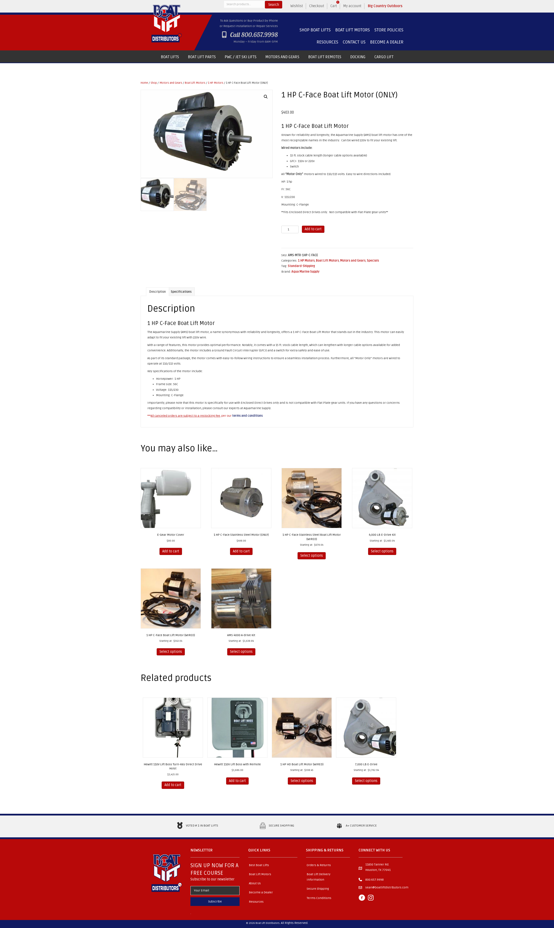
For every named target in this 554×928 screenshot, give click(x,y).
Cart (334, 4)
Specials (373, 260)
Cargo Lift (383, 57)
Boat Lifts (170, 57)
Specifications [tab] (181, 292)
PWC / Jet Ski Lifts (240, 57)
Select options (311, 555)
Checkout (316, 6)
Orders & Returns (319, 865)
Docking (358, 57)
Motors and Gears (282, 57)
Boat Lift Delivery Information (318, 876)
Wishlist (296, 6)
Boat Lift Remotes (324, 57)
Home (144, 83)
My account (352, 6)
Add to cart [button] (170, 551)
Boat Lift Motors (352, 30)
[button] (266, 97)
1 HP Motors (215, 83)
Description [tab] (157, 292)
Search (273, 5)
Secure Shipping (318, 889)
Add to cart (313, 229)
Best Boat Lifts (259, 865)
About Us (255, 883)
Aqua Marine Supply (305, 271)
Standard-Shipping (301, 266)
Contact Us (354, 42)
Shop (154, 83)
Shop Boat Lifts (315, 30)
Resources (327, 42)
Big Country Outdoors (385, 6)
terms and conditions (247, 416)
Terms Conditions (319, 898)
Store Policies (388, 30)
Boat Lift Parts (202, 57)
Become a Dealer (386, 42)
